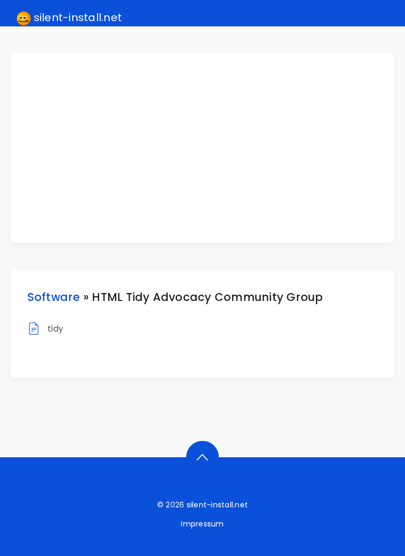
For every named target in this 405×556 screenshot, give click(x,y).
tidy (55, 329)
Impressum (202, 524)
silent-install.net (76, 17)
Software (53, 297)
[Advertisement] (209, 148)
